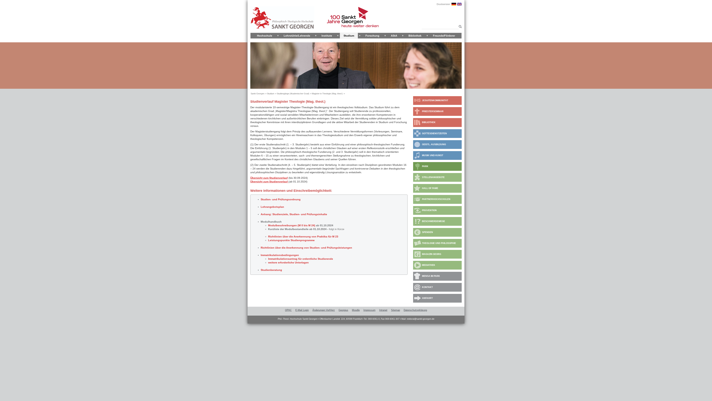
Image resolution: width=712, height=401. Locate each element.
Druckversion (443, 4)
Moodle (356, 310)
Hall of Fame (430, 188)
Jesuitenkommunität (435, 100)
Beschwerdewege (433, 221)
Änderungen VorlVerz (323, 310)
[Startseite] (282, 18)
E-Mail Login (302, 310)
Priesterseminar (433, 111)
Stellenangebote (433, 177)
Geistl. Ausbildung (434, 144)
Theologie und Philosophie (439, 243)
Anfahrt (427, 298)
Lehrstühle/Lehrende (297, 35)
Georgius (343, 310)
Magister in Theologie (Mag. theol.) (327, 93)
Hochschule (264, 35)
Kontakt (427, 287)
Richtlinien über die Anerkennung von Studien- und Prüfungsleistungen (306, 247)
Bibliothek (414, 35)
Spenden (427, 232)
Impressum (369, 310)
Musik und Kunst (432, 155)
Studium (349, 35)
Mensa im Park (431, 276)
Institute (327, 35)
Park (425, 166)
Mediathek (428, 265)
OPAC (288, 310)
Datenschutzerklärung (415, 310)
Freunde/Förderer (444, 35)
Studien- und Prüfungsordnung (281, 199)
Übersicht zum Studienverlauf (269, 177)
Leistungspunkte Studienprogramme (291, 240)
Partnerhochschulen (436, 199)
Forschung (372, 35)
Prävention (429, 210)
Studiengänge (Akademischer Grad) (293, 93)
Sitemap (395, 310)
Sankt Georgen (257, 93)
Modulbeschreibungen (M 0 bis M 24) (291, 225)
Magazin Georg (431, 254)
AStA (394, 35)
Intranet (383, 310)
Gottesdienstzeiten (434, 133)
